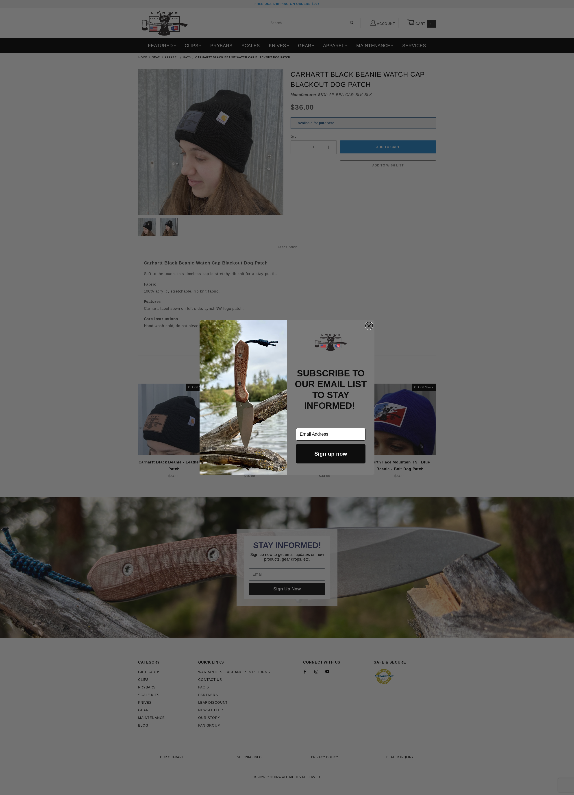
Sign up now (330, 454)
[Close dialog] (369, 325)
